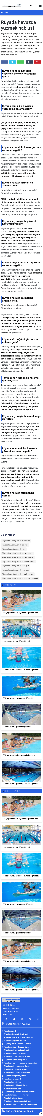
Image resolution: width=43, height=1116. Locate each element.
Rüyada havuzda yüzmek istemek (15, 545)
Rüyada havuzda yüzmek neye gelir (15, 566)
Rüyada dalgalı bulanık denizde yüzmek (19, 1092)
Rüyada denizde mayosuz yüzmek (17, 1066)
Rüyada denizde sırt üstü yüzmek (17, 1072)
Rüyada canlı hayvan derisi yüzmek (17, 1101)
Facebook (4, 62)
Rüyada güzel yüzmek (12, 1082)
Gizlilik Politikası (9, 1005)
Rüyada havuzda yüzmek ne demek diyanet (18, 562)
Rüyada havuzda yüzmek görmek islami (17, 553)
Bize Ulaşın (7, 1015)
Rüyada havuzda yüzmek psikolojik (15, 570)
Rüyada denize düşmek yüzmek (16, 1085)
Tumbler (29, 62)
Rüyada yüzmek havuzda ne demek (17, 1044)
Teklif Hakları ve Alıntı (11, 1012)
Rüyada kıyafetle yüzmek (13, 1098)
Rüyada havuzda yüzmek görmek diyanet (18, 557)
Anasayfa (5, 12)
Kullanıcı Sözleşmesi (11, 1008)
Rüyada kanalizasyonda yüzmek (16, 1095)
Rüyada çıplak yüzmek (12, 1079)
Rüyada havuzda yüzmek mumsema (16, 541)
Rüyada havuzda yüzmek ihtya (13, 549)
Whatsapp (20, 62)
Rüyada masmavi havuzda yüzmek (17, 1056)
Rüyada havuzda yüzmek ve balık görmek (17, 574)
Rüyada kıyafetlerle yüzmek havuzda (18, 1037)
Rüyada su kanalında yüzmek (15, 1053)
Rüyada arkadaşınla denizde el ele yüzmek (20, 1104)
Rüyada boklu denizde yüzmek (15, 1069)
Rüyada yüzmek (10, 1031)
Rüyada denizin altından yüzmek (16, 1050)
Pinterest (37, 62)
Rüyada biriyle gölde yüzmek (15, 1076)
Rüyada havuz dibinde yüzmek (15, 1060)
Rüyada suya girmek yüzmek (15, 1040)
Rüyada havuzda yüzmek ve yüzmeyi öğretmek (20, 578)
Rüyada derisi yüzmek (12, 1088)
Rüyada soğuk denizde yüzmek (16, 1034)
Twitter (12, 62)
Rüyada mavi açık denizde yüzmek (17, 1047)
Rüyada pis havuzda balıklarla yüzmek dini (20, 1063)
